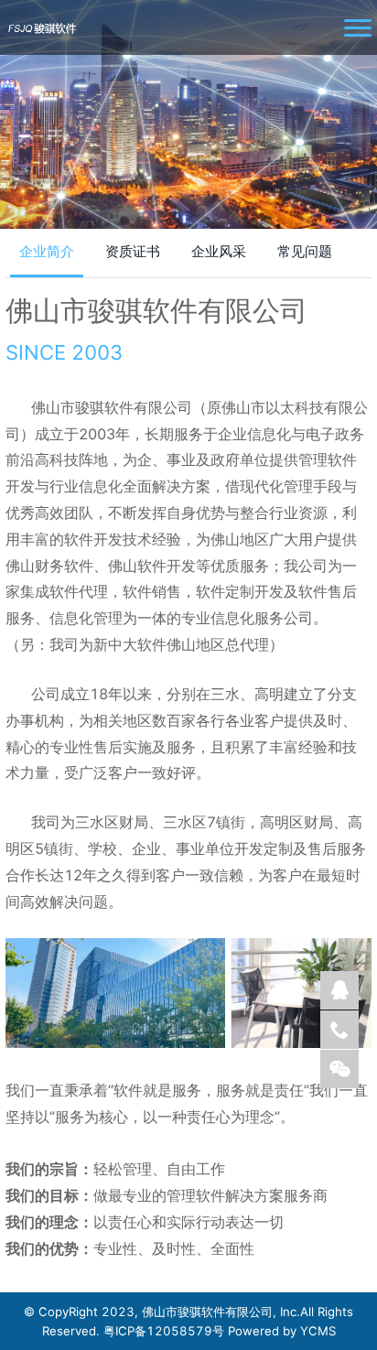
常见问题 (304, 251)
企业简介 (46, 251)
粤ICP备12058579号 (165, 1330)
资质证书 (132, 251)
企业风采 (218, 251)
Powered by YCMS (282, 1330)
